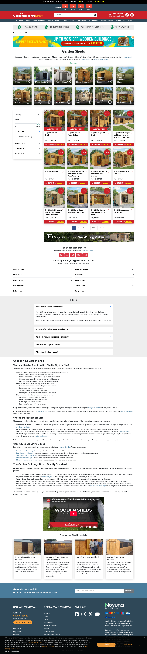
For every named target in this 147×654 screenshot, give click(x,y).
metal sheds (86, 59)
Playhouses (93, 20)
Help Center (17, 632)
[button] (49, 651)
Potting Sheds (18, 285)
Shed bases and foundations (26, 455)
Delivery (16, 635)
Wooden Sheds (18, 269)
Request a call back (23, 622)
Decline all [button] (128, 645)
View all (101, 228)
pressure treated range (98, 486)
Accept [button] (106, 645)
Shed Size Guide (87, 251)
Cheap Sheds (79, 291)
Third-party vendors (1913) (36, 642)
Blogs (46, 619)
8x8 (72, 255)
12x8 (85, 255)
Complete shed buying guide (26, 451)
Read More (73, 63)
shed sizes (55, 440)
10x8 (78, 255)
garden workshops (41, 436)
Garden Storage (107, 20)
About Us (47, 613)
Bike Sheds (79, 275)
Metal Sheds (17, 275)
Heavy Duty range (48, 477)
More (130, 20)
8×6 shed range (124, 431)
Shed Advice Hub (64, 447)
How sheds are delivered (24, 453)
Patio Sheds (17, 291)
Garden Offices (53, 20)
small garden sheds (23, 427)
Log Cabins (19, 20)
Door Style (19, 131)
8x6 (67, 255)
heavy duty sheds (94, 408)
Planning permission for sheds (26, 460)
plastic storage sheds (101, 59)
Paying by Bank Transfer (52, 634)
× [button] (144, 638)
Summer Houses (39, 20)
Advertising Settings (48, 646)
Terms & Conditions (50, 625)
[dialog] (73, 645)
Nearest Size (20, 143)
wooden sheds (127, 57)
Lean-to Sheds (80, 285)
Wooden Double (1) (25, 137)
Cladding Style (21, 148)
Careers (46, 616)
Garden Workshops (81, 269)
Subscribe (129, 591)
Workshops (81, 20)
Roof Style (19, 153)
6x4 (61, 255)
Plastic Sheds (18, 280)
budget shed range (127, 411)
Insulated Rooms (68, 20)
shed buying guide (44, 411)
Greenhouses (120, 20)
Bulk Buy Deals (49, 631)
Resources (47, 628)
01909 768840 (117, 14)
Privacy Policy (48, 622)
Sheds (28, 20)
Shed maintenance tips (24, 458)
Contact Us (17, 629)
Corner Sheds (80, 280)
